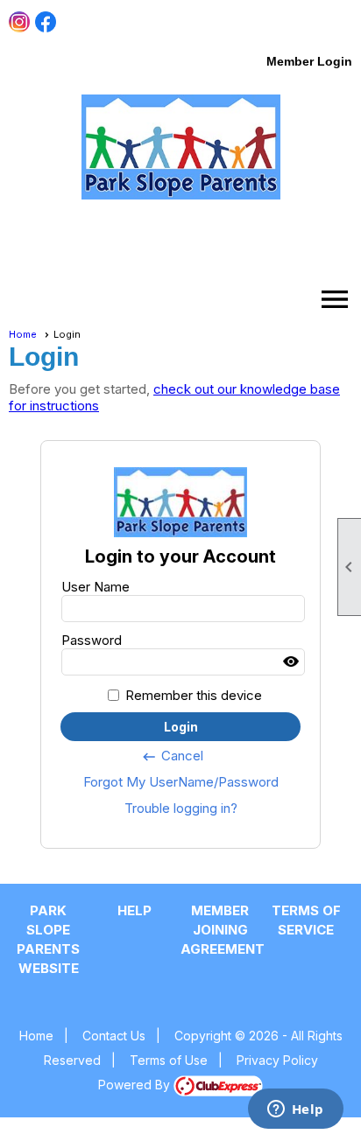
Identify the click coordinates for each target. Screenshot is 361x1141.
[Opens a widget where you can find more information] (295, 1110)
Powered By (135, 1084)
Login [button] (181, 726)
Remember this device (193, 695)
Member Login (309, 61)
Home (23, 334)
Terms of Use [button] (169, 1060)
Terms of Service (306, 920)
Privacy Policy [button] (277, 1060)
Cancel (172, 756)
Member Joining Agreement (219, 929)
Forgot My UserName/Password (181, 782)
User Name (95, 586)
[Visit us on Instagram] (20, 22)
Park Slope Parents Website (48, 939)
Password (91, 640)
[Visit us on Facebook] (46, 22)
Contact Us (113, 1035)
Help (134, 910)
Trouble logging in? (180, 808)
